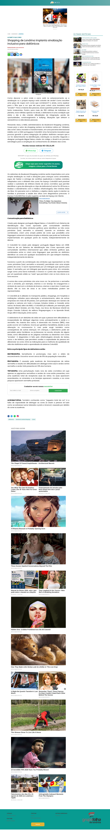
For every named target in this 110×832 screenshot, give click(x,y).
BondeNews (15, 34)
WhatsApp (32, 151)
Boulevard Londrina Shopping (23, 419)
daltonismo (11, 419)
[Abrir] (5, 2)
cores (33, 419)
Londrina (21, 34)
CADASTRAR (58, 390)
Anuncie (38, 824)
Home (8, 34)
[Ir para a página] (55, 2)
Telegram (47, 151)
